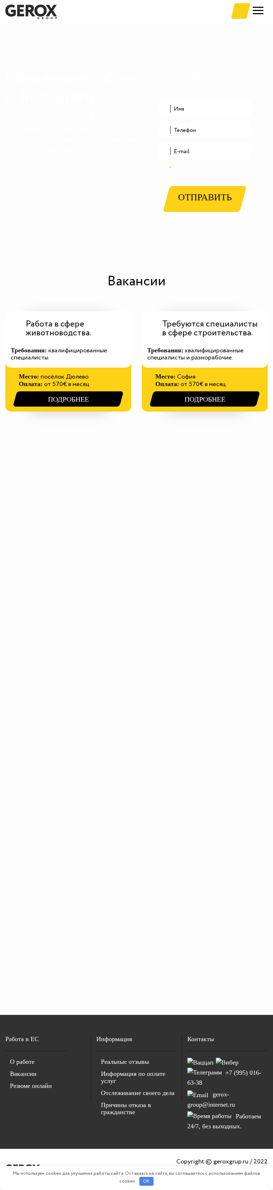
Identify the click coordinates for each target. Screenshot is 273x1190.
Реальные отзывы (125, 1061)
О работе (22, 1061)
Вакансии (23, 1073)
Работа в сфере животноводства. (58, 328)
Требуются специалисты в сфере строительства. (210, 328)
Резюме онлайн (31, 1085)
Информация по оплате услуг (133, 1077)
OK (146, 1181)
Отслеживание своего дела (138, 1092)
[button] (240, 11)
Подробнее (68, 399)
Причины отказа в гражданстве (126, 1108)
